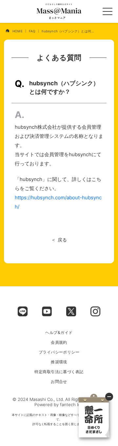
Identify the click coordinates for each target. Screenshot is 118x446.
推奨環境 (59, 362)
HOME (17, 31)
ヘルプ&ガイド (58, 333)
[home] (7, 31)
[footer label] (22, 311)
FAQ (32, 31)
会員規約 (59, 342)
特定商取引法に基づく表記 (59, 372)
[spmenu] (107, 11)
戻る (62, 240)
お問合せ (59, 382)
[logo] (59, 11)
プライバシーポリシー (59, 352)
